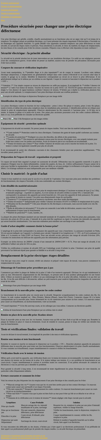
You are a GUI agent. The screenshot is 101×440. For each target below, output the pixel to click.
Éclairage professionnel (10, 3)
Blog (3, 20)
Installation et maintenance (11, 17)
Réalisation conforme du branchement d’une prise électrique (24, 438)
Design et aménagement (10, 13)
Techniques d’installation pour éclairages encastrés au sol (23, 436)
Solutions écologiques (9, 10)
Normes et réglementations (11, 6)
